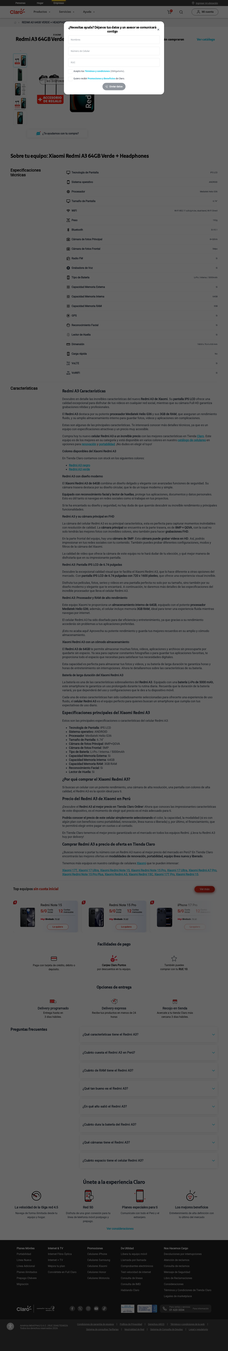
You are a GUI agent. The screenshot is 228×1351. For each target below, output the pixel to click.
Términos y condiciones (97, 71)
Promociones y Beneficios (101, 78)
